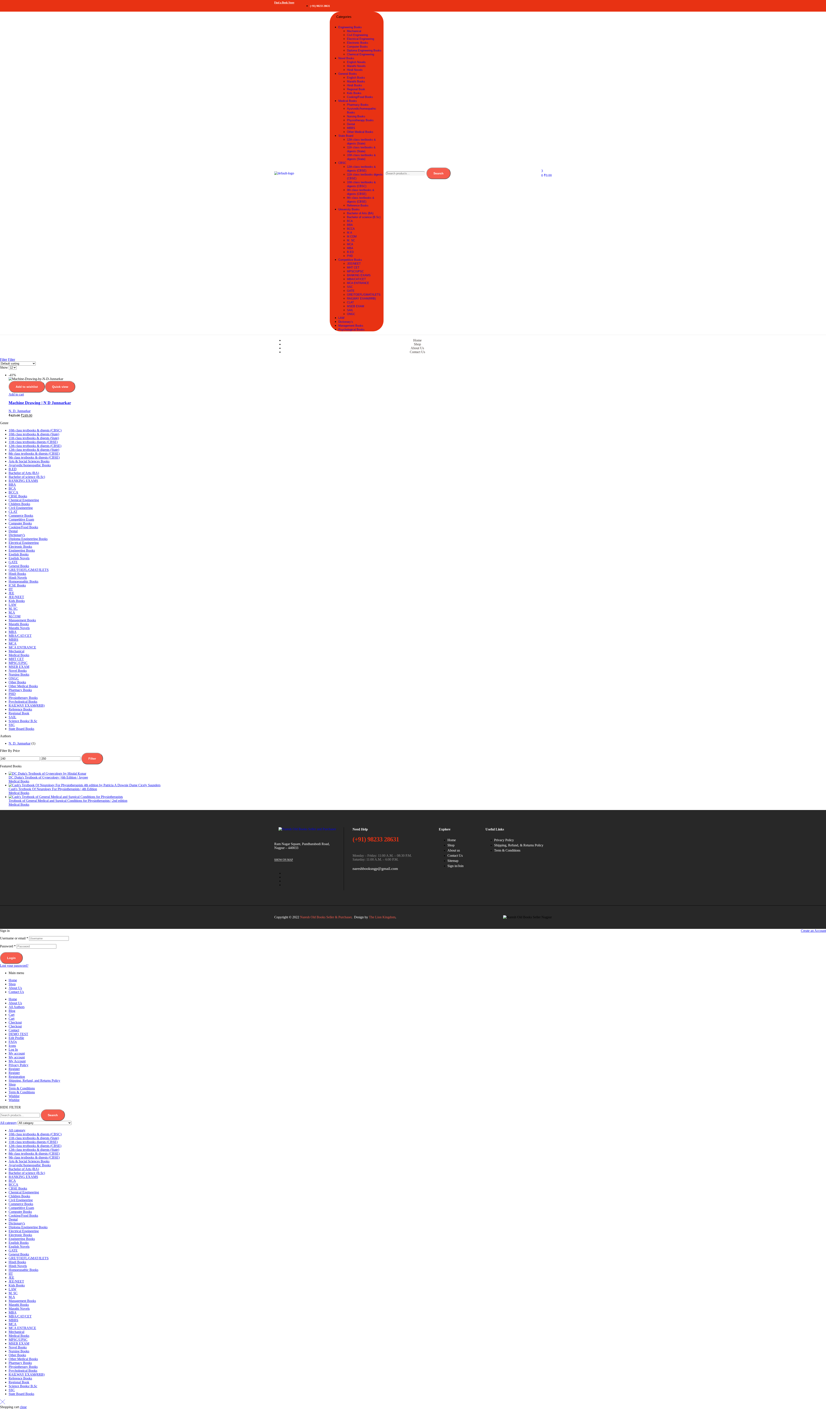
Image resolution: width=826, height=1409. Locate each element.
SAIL (12, 717)
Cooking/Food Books (23, 527)
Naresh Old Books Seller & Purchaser (325, 917)
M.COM (14, 616)
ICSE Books (17, 585)
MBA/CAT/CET (20, 636)
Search (438, 173)
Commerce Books (21, 515)
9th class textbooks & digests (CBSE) (34, 457)
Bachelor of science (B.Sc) (27, 477)
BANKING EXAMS (23, 481)
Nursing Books (19, 674)
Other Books (17, 682)
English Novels (19, 558)
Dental (13, 531)
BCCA (13, 492)
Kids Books (17, 601)
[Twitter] (520, 5)
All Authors (17, 1007)
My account (17, 1053)
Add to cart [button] (16, 394)
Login (11, 958)
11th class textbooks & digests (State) (34, 438)
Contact (14, 1030)
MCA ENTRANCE (22, 647)
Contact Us (16, 992)
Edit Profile (16, 1038)
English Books (19, 554)
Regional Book (19, 713)
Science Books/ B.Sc (23, 721)
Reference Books (20, 709)
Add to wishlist (27, 386)
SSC (12, 725)
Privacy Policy (18, 1065)
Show (4, 367)
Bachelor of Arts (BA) (24, 473)
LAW (12, 605)
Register (14, 1069)
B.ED (13, 469)
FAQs (13, 1042)
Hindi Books (17, 574)
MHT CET (16, 659)
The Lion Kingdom (382, 917)
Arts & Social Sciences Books (29, 461)
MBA (13, 632)
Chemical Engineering (24, 500)
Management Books (22, 620)
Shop (12, 984)
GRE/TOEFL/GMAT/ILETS (29, 570)
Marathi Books (19, 624)
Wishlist (14, 1096)
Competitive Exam (21, 519)
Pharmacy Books (20, 690)
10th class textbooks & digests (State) (34, 434)
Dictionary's (17, 535)
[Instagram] (533, 5)
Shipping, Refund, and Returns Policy (34, 1080)
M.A (12, 612)
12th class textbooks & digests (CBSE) (35, 446)
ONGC (14, 678)
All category (17, 1130)
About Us (15, 988)
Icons (12, 1045)
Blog (12, 1011)
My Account (17, 1061)
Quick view (60, 386)
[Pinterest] (546, 5)
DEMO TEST (18, 1034)
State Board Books (21, 729)
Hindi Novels (18, 577)
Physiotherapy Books (23, 698)
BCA (12, 488)
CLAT (13, 512)
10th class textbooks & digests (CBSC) (35, 430)
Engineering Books (22, 550)
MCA (13, 643)
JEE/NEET (16, 597)
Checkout (15, 1022)
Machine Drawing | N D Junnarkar (40, 402)
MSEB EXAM (19, 667)
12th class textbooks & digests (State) (34, 450)
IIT (11, 589)
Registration (17, 1076)
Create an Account (813, 931)
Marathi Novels (19, 628)
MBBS (13, 639)
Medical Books (19, 655)
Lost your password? (14, 965)
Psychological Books (23, 701)
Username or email (14, 938)
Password (8, 946)
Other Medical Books (23, 686)
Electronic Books (20, 546)
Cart (11, 1014)
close (23, 1407)
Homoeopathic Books (23, 581)
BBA (12, 484)
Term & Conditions (22, 1088)
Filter (92, 758)
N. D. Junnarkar (20, 411)
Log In (13, 1049)
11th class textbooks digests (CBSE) (33, 442)
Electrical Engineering (24, 543)
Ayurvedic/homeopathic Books (30, 465)
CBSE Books (18, 496)
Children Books (19, 504)
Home (13, 980)
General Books (19, 566)
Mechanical (16, 651)
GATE (13, 562)
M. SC (13, 608)
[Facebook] (507, 5)
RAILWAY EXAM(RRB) (27, 705)
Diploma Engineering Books (28, 539)
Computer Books (20, 523)
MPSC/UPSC (18, 663)
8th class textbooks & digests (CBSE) (34, 453)
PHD (12, 694)
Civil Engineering (21, 508)
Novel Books (18, 670)
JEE (11, 593)
